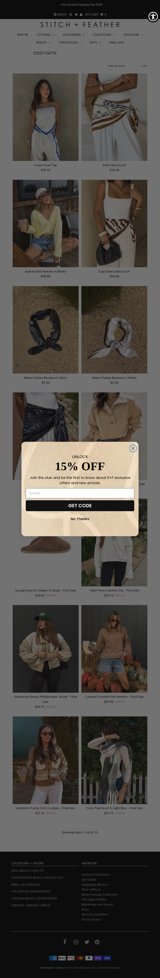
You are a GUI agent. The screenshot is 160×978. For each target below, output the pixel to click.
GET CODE (80, 505)
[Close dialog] (133, 448)
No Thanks (80, 518)
